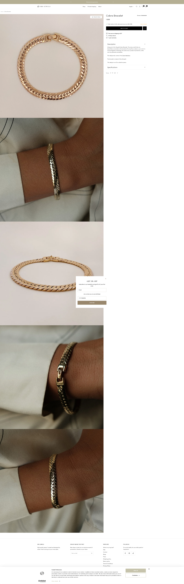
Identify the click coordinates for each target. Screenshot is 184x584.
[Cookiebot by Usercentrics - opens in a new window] (42, 581)
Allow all (136, 570)
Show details (55, 581)
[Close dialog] (106, 279)
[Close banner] (149, 569)
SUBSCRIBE (92, 302)
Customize (135, 575)
